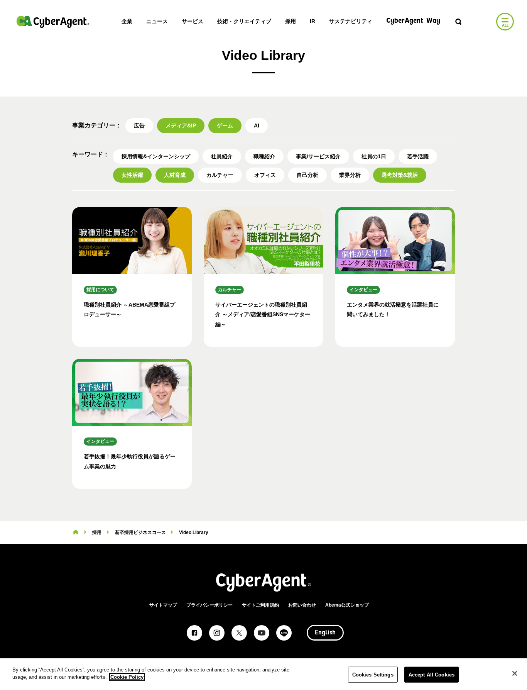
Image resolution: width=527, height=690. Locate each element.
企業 (127, 21)
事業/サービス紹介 (318, 156)
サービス (192, 21)
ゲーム (225, 125)
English (325, 632)
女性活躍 (132, 175)
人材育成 (175, 175)
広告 (139, 125)
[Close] (514, 673)
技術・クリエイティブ (244, 21)
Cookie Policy (127, 677)
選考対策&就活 (400, 175)
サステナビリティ (350, 21)
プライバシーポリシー (209, 605)
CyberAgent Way (413, 21)
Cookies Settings (373, 675)
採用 (290, 21)
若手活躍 (418, 156)
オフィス (265, 175)
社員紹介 (222, 156)
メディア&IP (181, 125)
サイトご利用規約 (260, 605)
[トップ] (75, 532)
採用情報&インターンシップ (156, 156)
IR (312, 21)
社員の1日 (373, 156)
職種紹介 (264, 156)
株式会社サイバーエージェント (53, 22)
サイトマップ (163, 605)
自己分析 (307, 175)
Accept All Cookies (431, 675)
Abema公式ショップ (347, 605)
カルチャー (219, 175)
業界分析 (350, 175)
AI (256, 125)
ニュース (157, 21)
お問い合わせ (302, 605)
